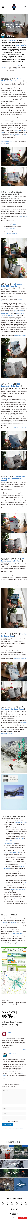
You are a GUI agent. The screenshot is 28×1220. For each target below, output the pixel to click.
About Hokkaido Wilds (21, 1184)
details (15, 69)
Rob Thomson (10, 35)
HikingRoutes (7, 1184)
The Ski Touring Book (10, 843)
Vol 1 (22, 1073)
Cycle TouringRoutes (14, 1173)
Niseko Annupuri (20, 313)
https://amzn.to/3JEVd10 (7, 733)
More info (10, 1218)
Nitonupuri (12, 134)
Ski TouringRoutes (14, 1163)
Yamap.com (13, 922)
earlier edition (9, 729)
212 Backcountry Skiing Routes (11, 385)
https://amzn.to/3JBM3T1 (10, 224)
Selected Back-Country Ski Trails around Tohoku (13, 478)
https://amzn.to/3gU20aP (20, 585)
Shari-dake (3, 312)
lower (25, 216)
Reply (24, 1049)
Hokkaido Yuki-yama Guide (14, 65)
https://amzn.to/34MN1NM (10, 233)
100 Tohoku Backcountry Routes (12, 560)
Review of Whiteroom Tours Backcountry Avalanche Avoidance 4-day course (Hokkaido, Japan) (6, 1151)
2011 (2, 143)
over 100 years (13, 40)
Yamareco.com (4, 922)
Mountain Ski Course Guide (14, 635)
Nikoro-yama (9, 840)
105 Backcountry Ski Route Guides (13, 708)
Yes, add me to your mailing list (10, 1121)
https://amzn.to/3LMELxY (20, 658)
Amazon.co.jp (23, 722)
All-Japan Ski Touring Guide (11, 898)
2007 (7, 143)
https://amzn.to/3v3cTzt (6, 141)
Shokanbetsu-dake (11, 312)
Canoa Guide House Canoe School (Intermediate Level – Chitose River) (21, 1151)
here (2, 729)
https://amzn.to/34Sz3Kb (10, 228)
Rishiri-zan (15, 310)
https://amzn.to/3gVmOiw (20, 427)
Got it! (23, 1218)
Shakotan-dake (11, 315)
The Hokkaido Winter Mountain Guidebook (14, 80)
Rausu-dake (21, 310)
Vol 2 (4, 1075)
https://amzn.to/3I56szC (20, 510)
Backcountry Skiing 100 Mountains (11, 285)
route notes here (21, 45)
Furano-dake (18, 130)
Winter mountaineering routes (12, 852)
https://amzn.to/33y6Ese (20, 335)
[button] (3, 7)
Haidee (3, 67)
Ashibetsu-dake (4, 313)
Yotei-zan (3, 315)
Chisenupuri (18, 134)
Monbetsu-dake (19, 838)
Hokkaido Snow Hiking (20, 822)
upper (20, 216)
